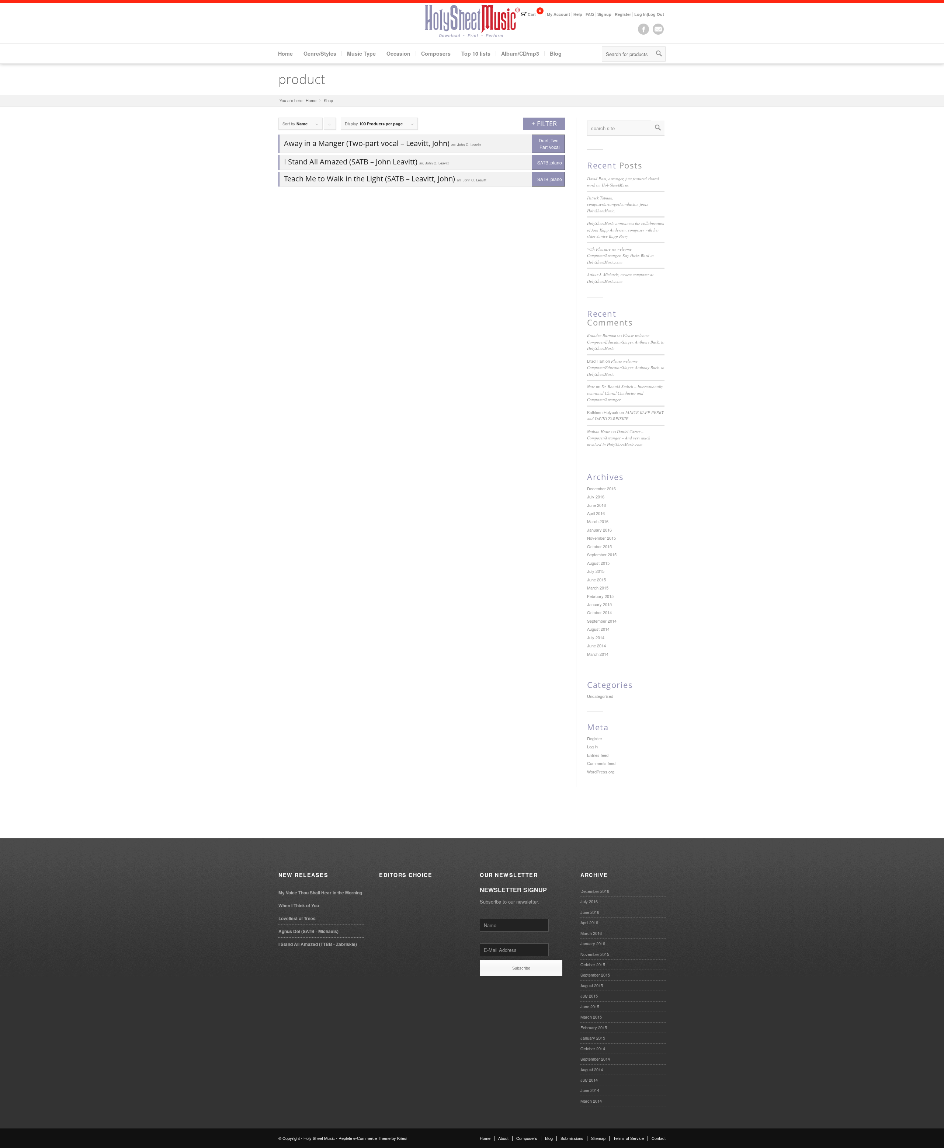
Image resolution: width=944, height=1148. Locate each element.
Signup (604, 14)
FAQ (590, 14)
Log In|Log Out (649, 14)
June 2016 (596, 505)
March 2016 (597, 521)
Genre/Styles (319, 53)
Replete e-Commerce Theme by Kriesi (373, 1138)
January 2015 (599, 604)
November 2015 (601, 538)
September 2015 (602, 554)
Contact (659, 1138)
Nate (591, 386)
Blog (556, 53)
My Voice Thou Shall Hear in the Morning (320, 892)
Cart (532, 14)
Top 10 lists (475, 53)
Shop (328, 100)
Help (577, 14)
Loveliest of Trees (297, 918)
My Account (558, 14)
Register (623, 14)
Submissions (571, 1138)
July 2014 (595, 637)
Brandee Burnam (601, 335)
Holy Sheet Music (319, 1138)
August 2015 (598, 563)
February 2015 (600, 596)
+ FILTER (544, 123)
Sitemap (598, 1138)
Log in (592, 746)
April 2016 (596, 513)
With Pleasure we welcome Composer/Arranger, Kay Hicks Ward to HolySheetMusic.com (620, 255)
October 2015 (599, 546)
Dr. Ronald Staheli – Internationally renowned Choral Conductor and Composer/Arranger (625, 393)
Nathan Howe (598, 431)
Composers (436, 53)
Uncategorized (600, 696)
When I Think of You (298, 905)
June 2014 (596, 645)
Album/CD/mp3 (520, 53)
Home (285, 53)
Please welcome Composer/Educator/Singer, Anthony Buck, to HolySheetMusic (625, 342)
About (503, 1138)
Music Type (361, 53)
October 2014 (599, 612)
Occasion (398, 53)
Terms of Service (628, 1138)
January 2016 (599, 530)
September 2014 (602, 621)
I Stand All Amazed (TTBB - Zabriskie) (317, 944)
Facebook (643, 29)
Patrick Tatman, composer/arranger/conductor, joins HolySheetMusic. (617, 204)
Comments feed (601, 763)
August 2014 (598, 629)
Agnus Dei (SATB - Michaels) (308, 931)
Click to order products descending (330, 125)
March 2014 (597, 654)
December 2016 (601, 488)
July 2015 (595, 571)
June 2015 (596, 579)
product (301, 79)
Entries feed (597, 755)
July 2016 (595, 497)
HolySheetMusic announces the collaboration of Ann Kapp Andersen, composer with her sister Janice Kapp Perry (625, 229)
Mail (658, 29)
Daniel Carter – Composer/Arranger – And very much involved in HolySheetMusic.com (618, 438)
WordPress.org (600, 772)
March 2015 (597, 588)
